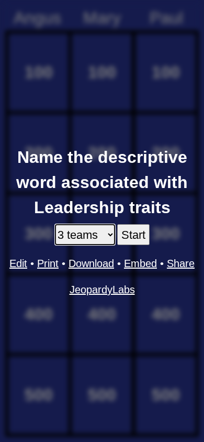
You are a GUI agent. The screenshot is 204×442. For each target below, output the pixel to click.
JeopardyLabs (102, 289)
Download (91, 263)
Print (48, 263)
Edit (18, 263)
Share (181, 263)
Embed (140, 263)
